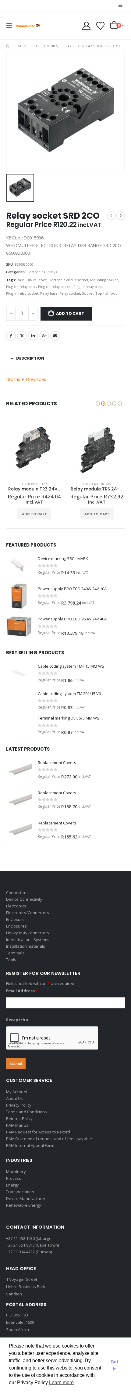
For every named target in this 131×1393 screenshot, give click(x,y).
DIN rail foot (37, 280)
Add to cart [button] (34, 514)
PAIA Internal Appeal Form (30, 1145)
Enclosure (15, 919)
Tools (11, 959)
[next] (120, 215)
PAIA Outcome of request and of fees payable (49, 1138)
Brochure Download (26, 379)
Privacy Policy (18, 1105)
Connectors (17, 892)
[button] (11, 25)
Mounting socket (104, 280)
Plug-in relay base (87, 286)
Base (21, 280)
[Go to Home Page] (7, 46)
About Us (14, 1098)
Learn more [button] (61, 1382)
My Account (16, 1091)
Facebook (11, 336)
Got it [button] (114, 1365)
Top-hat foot (106, 293)
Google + (44, 336)
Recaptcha (17, 1019)
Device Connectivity (24, 899)
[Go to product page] (34, 449)
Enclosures (16, 926)
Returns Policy (19, 1118)
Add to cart (70, 313)
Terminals (15, 953)
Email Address (22, 990)
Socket (88, 293)
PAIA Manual (18, 1125)
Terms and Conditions (26, 1112)
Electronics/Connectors (27, 912)
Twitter (22, 336)
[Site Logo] (28, 26)
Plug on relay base (21, 286)
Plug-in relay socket (22, 293)
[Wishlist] (100, 26)
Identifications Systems (28, 939)
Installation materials (25, 946)
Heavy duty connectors (27, 932)
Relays (52, 272)
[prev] (111, 215)
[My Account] (86, 26)
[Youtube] (121, 6)
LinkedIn (33, 336)
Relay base (49, 293)
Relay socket (69, 293)
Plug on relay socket (55, 286)
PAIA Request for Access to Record (38, 1132)
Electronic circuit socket (68, 280)
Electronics (36, 272)
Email (55, 336)
